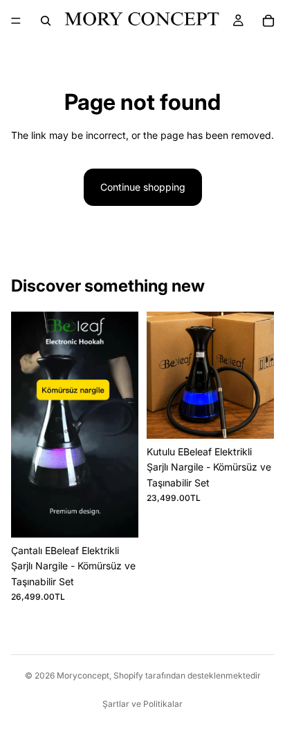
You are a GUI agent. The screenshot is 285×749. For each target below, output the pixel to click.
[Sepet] (268, 21)
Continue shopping (142, 187)
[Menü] (16, 21)
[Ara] (45, 21)
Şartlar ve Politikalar (142, 704)
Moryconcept (83, 675)
